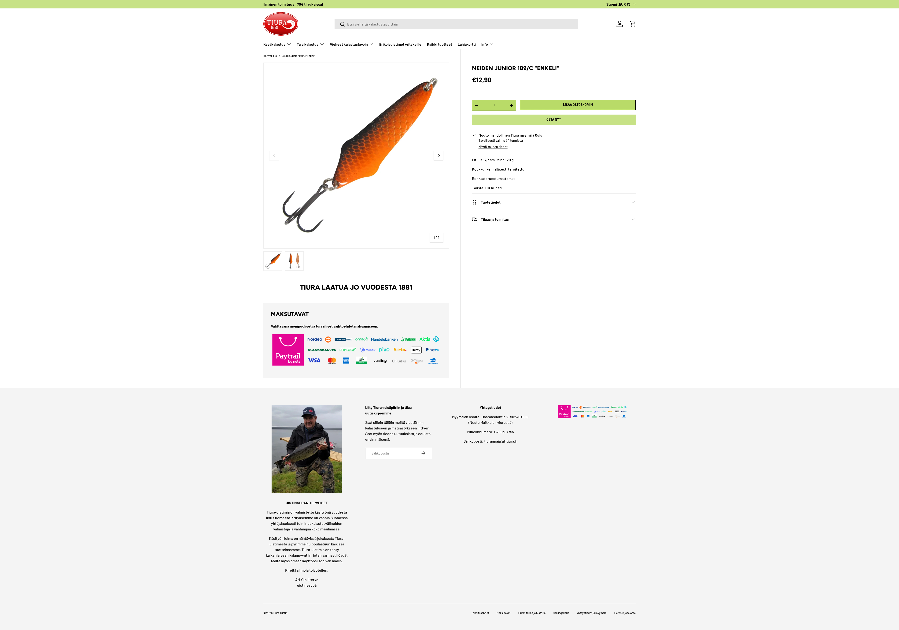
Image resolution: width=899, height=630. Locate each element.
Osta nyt (553, 119)
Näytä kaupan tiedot (493, 147)
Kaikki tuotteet (439, 44)
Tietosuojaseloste (625, 613)
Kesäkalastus (274, 44)
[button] (633, 24)
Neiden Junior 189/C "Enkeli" (298, 55)
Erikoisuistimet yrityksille (400, 44)
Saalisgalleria (561, 613)
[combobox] (456, 24)
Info (484, 44)
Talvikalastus (307, 44)
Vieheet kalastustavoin (349, 44)
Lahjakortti (467, 44)
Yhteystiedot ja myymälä (591, 613)
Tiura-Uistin (280, 613)
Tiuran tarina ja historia (531, 613)
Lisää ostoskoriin (578, 105)
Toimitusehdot (480, 613)
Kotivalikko (270, 55)
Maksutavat (503, 613)
